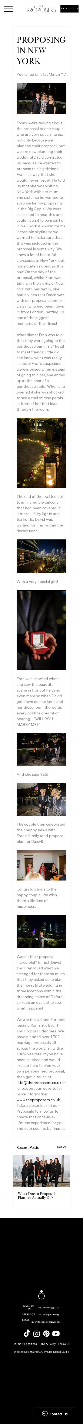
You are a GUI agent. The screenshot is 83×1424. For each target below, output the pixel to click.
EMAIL (25, 1321)
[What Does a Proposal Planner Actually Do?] (41, 1171)
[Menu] (8, 9)
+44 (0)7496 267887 (48, 1314)
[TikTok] (27, 1333)
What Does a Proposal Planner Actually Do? (36, 1196)
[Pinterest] (46, 1333)
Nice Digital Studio (58, 1351)
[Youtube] (56, 1333)
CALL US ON (28, 1307)
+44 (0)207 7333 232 (48, 1307)
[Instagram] (36, 1333)
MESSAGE (28, 1314)
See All (62, 1147)
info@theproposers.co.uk (45, 1321)
